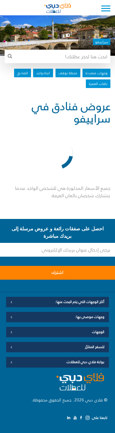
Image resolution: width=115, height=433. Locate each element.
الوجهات (98, 332)
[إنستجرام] (87, 418)
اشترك (57, 272)
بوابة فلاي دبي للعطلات (85, 362)
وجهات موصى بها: (89, 317)
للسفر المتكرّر (94, 347)
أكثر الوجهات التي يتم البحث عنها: (79, 302)
